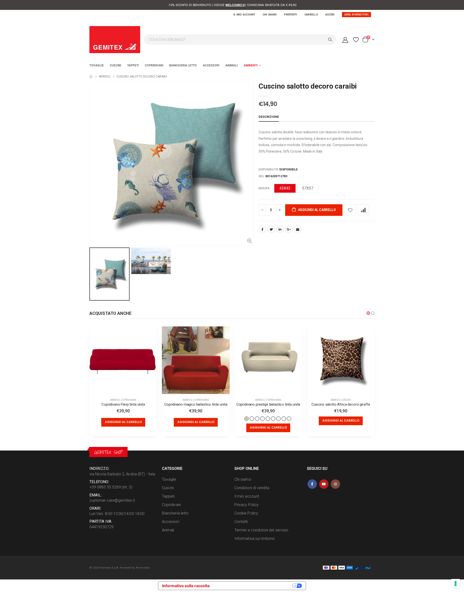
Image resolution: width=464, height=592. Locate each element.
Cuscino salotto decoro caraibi (308, 86)
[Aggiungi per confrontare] (363, 210)
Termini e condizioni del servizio (261, 530)
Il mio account (244, 14)
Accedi (330, 14)
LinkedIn (280, 229)
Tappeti (168, 496)
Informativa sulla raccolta (186, 585)
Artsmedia (143, 567)
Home (91, 76)
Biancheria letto (175, 513)
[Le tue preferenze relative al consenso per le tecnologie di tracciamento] (455, 583)
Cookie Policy (246, 513)
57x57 (307, 188)
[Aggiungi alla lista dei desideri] (350, 210)
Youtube (324, 484)
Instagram (335, 484)
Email (297, 229)
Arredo (104, 76)
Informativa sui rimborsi (254, 538)
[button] (368, 313)
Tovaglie (169, 479)
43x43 (284, 188)
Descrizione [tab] (269, 117)
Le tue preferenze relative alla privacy (253, 585)
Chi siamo (270, 14)
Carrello (311, 14)
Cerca (330, 39)
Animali (168, 530)
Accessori (170, 521)
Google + (289, 229)
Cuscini (346, 400)
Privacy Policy (246, 504)
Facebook (262, 229)
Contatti (241, 521)
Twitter (271, 229)
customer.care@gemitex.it (112, 500)
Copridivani (128, 400)
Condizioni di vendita (251, 488)
